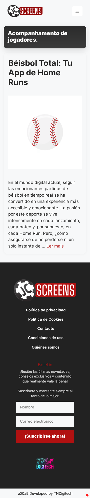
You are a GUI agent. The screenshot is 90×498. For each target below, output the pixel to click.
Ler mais (55, 246)
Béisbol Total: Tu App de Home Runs (40, 72)
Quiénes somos (46, 347)
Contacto (45, 328)
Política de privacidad (46, 310)
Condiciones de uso (46, 337)
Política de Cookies (45, 319)
